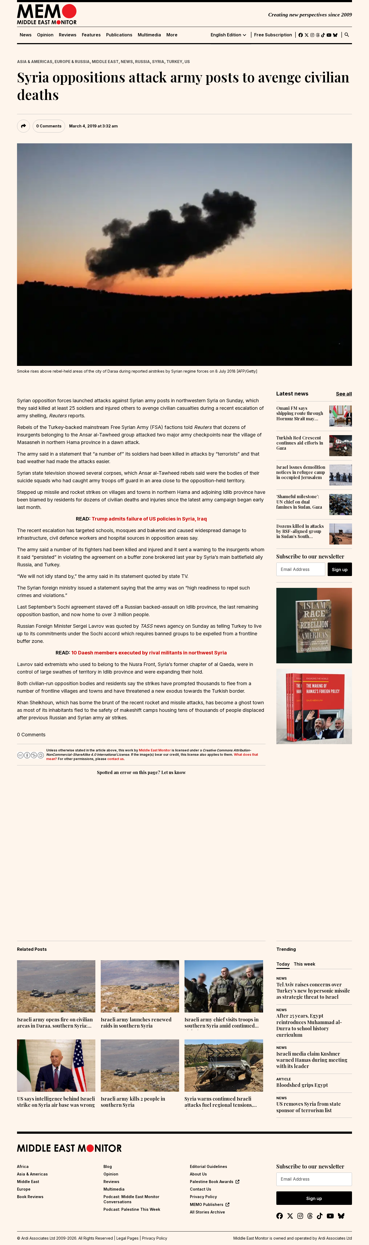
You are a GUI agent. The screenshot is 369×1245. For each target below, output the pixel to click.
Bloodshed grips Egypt (302, 1085)
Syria (158, 61)
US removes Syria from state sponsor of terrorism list (308, 1107)
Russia (142, 61)
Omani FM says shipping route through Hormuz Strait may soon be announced (299, 413)
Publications (119, 34)
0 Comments (49, 126)
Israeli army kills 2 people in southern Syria (133, 1102)
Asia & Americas (34, 61)
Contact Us (200, 1189)
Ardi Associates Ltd (335, 1238)
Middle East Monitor (155, 750)
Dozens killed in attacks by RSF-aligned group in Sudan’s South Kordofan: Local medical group (300, 531)
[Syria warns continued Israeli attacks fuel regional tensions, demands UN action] (224, 1065)
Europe (24, 1189)
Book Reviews (30, 1196)
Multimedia (149, 34)
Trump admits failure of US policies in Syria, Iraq (149, 519)
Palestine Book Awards (211, 1181)
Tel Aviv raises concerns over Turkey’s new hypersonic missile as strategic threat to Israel (313, 991)
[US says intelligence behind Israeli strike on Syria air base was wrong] (56, 1065)
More (171, 34)
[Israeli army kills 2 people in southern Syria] (140, 1065)
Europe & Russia (72, 61)
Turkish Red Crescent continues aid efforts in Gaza (299, 443)
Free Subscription (273, 34)
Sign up (340, 569)
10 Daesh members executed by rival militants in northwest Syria (149, 653)
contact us (115, 759)
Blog (107, 1166)
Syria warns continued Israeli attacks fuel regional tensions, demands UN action (219, 1102)
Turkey (174, 61)
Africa (23, 1166)
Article (283, 1079)
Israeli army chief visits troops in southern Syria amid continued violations (222, 1023)
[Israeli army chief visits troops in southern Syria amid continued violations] (224, 986)
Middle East (105, 61)
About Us (198, 1174)
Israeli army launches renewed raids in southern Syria (136, 1023)
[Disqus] (141, 850)
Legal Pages (127, 1238)
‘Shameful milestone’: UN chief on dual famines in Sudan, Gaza (299, 501)
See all (344, 394)
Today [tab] (283, 964)
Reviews (67, 34)
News (26, 34)
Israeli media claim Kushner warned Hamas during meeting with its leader (311, 1060)
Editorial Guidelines (208, 1166)
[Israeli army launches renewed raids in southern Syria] (140, 986)
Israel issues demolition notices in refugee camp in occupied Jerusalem (300, 472)
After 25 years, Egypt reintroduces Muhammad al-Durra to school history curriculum (309, 1025)
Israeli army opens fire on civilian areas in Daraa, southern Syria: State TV (55, 1023)
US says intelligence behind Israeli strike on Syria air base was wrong (56, 1102)
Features (91, 34)
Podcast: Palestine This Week (131, 1209)
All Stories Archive (207, 1212)
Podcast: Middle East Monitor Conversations (131, 1199)
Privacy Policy (203, 1196)
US (187, 61)
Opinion (45, 34)
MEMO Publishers (206, 1204)
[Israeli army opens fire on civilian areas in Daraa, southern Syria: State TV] (56, 986)
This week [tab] (304, 964)
